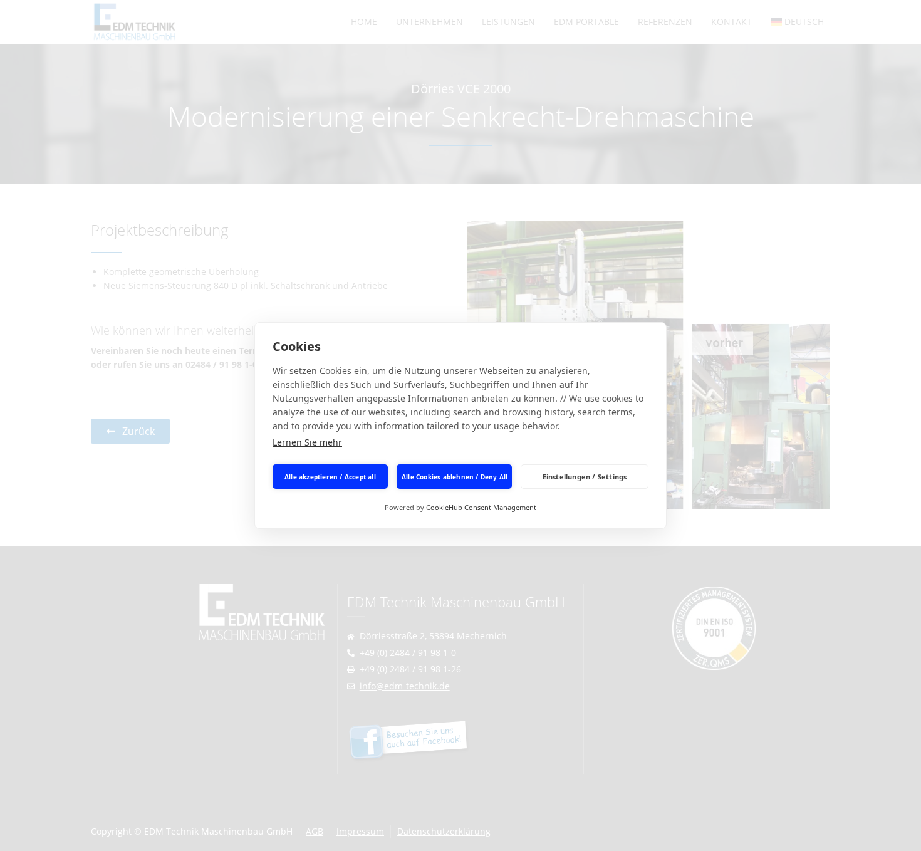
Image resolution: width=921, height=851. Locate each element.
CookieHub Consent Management (481, 507)
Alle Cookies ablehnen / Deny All (454, 476)
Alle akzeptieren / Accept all (330, 476)
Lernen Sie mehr (307, 442)
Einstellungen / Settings (585, 476)
